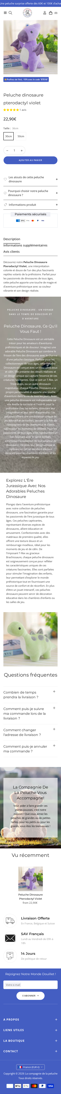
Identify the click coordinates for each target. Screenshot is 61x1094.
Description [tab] (11, 239)
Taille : (10, 128)
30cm (8, 136)
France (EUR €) (31, 1067)
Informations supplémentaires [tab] (25, 245)
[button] (11, 109)
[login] (43, 12)
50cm (21, 136)
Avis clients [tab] (11, 252)
